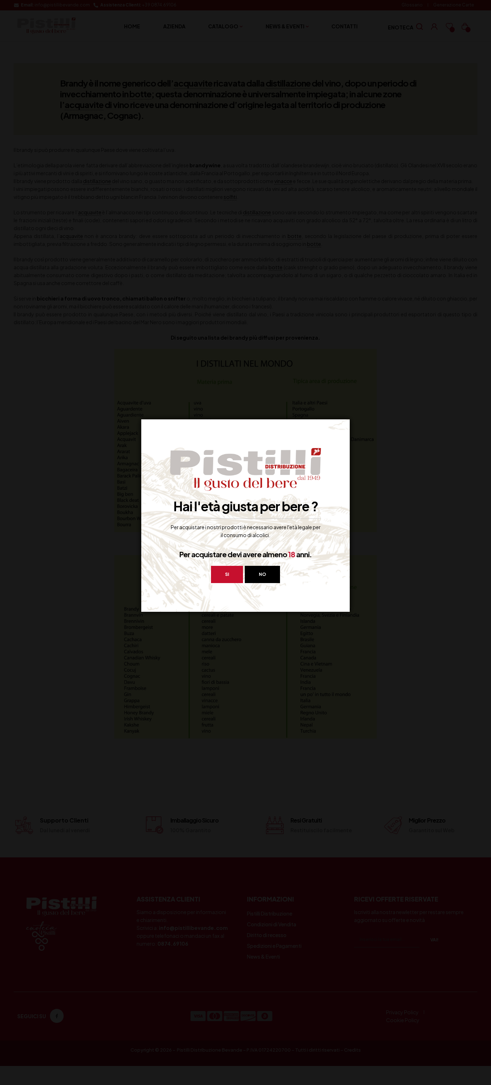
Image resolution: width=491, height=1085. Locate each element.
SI (227, 574)
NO (262, 574)
